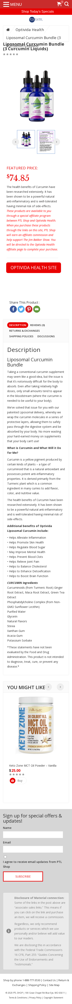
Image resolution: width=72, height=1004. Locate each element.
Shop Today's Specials (37, 11)
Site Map (54, 985)
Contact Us (49, 980)
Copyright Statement (53, 997)
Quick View (36, 718)
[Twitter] (21, 309)
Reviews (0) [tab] (37, 325)
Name (7, 828)
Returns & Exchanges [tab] (24, 330)
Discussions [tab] (46, 336)
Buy (19, 780)
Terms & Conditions (18, 997)
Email (7, 842)
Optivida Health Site (34, 267)
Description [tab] (17, 325)
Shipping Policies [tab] (21, 336)
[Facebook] (13, 309)
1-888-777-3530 (31, 980)
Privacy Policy (35, 997)
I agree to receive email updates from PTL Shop (32, 864)
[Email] (36, 309)
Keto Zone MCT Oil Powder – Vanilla (32, 765)
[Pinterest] (28, 309)
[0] (59, 5)
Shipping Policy (37, 985)
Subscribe (23, 876)
